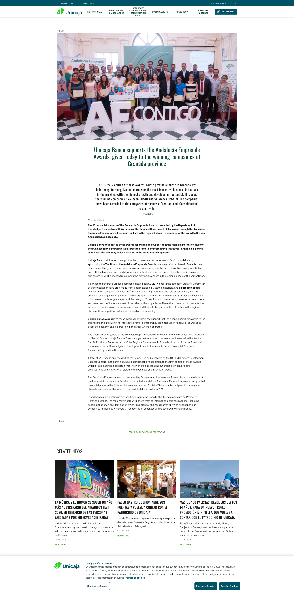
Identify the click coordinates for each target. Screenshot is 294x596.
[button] (60, 30)
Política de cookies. (135, 577)
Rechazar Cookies (205, 586)
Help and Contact (67, 3)
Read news (60, 544)
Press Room (182, 12)
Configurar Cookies (97, 586)
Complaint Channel (203, 11)
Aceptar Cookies (230, 586)
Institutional (94, 12)
